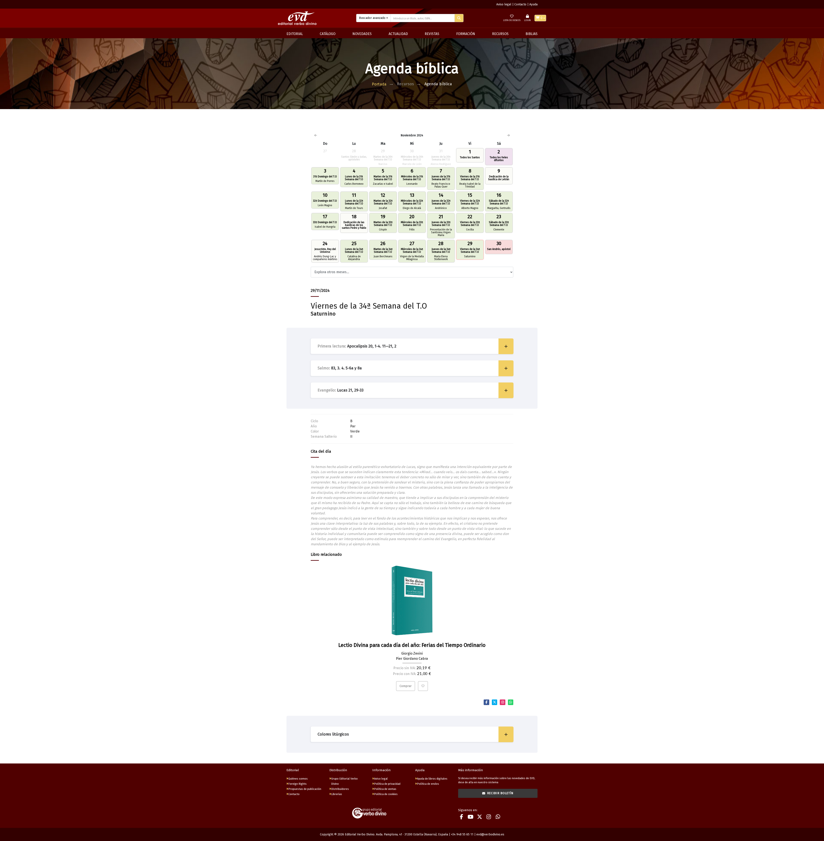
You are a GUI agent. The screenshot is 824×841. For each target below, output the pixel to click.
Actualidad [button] (398, 34)
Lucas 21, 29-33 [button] (341, 390)
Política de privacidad (387, 783)
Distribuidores (340, 789)
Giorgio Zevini (412, 653)
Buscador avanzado (372, 18)
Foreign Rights (297, 783)
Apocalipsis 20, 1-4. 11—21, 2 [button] (357, 346)
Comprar (406, 686)
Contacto (520, 4)
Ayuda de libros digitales (432, 778)
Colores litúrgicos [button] (333, 734)
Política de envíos (428, 783)
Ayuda (533, 4)
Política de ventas (385, 789)
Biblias (532, 34)
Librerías (336, 794)
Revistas (432, 34)
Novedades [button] (362, 34)
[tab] (412, 346)
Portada (379, 84)
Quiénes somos (298, 778)
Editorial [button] (294, 34)
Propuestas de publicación (304, 789)
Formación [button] (465, 34)
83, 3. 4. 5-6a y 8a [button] (340, 368)
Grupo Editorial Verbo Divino (344, 781)
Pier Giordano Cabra (412, 659)
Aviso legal (503, 4)
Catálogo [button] (327, 34)
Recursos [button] (500, 34)
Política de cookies (386, 794)
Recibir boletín (500, 793)
